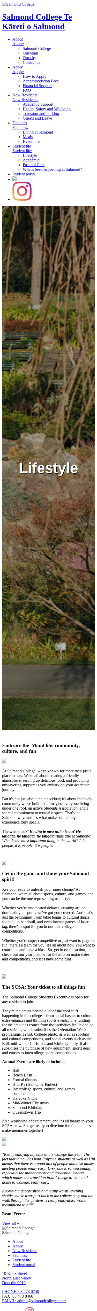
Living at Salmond (38, 132)
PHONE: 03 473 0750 (20, 1291)
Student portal (23, 174)
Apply (17, 67)
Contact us (31, 62)
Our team (30, 53)
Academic (31, 160)
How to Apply (34, 76)
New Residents (24, 95)
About (17, 39)
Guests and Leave (37, 118)
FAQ (27, 90)
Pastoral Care (33, 164)
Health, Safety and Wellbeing (47, 109)
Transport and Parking (41, 113)
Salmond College (37, 21)
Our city (29, 58)
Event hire (31, 141)
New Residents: (25, 99)
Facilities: (20, 127)
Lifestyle (30, 155)
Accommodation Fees (40, 81)
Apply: (18, 71)
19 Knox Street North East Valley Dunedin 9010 (16, 1278)
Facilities (19, 123)
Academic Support (38, 104)
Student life (21, 146)
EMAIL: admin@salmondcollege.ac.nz (34, 1301)
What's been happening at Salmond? (52, 169)
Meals (28, 137)
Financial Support (37, 85)
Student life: (22, 151)
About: (18, 44)
